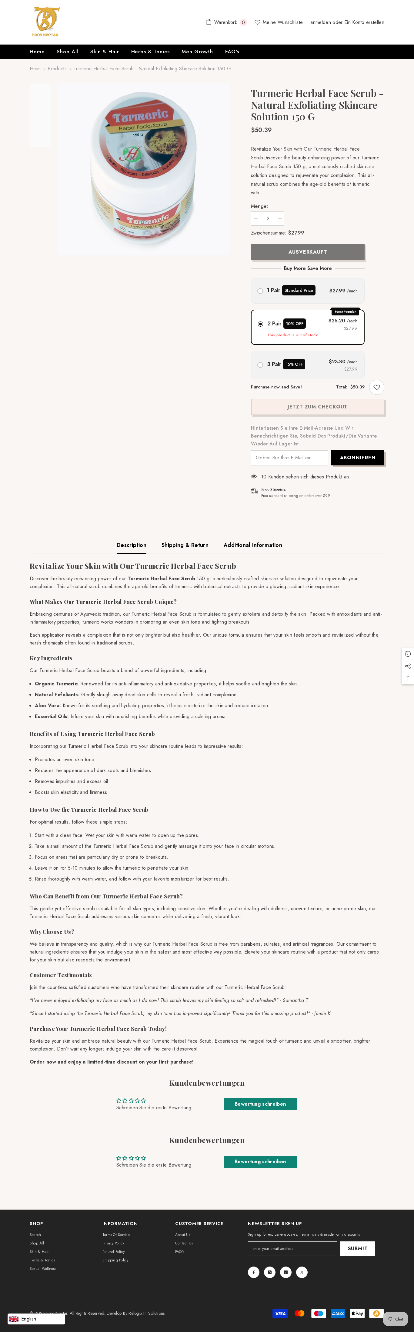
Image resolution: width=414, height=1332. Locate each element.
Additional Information (253, 545)
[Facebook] (253, 1272)
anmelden (321, 22)
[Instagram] (269, 1272)
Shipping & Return (185, 545)
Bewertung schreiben (260, 1104)
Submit (358, 1248)
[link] (376, 387)
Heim (35, 68)
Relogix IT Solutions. (147, 1313)
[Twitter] (302, 1272)
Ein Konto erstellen (364, 22)
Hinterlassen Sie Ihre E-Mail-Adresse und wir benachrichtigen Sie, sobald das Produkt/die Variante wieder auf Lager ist (314, 436)
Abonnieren (358, 457)
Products (57, 68)
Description (131, 545)
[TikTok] (286, 1272)
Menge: (259, 206)
